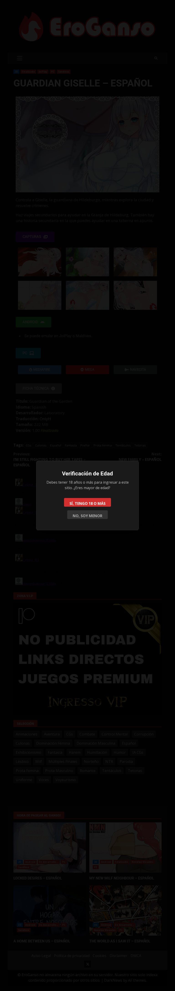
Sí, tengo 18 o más (87, 503)
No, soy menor (87, 515)
